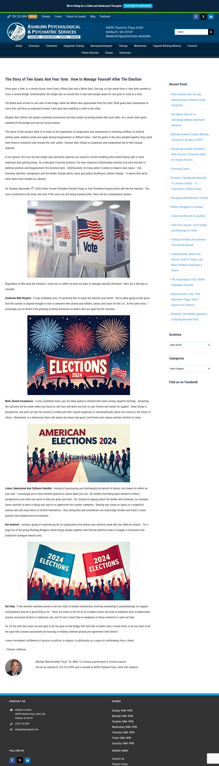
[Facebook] (12, 760)
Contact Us (118, 758)
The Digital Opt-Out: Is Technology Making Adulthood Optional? (187, 120)
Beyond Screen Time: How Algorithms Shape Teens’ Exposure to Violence (185, 299)
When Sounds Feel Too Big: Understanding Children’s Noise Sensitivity (188, 100)
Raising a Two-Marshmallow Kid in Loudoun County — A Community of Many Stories (188, 183)
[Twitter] (20, 760)
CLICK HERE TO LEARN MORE (138, 6)
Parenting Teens (180, 168)
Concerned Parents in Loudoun (188, 216)
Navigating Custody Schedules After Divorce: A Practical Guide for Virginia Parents (188, 154)
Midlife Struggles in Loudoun (187, 207)
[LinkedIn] (27, 760)
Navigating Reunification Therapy (189, 197)
